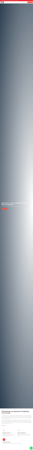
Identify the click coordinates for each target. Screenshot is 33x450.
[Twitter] (30, 0)
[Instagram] (29, 0)
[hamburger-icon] (26, 2)
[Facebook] (28, 0)
